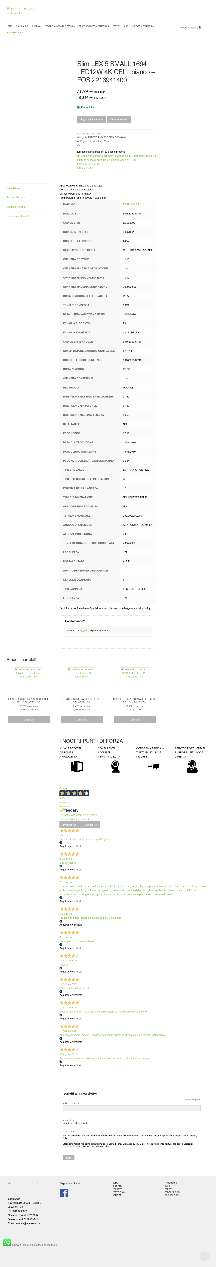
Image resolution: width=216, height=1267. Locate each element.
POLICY (168, 1189)
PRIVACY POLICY (172, 1192)
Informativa (68, 1120)
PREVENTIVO (118, 1192)
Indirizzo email (71, 1103)
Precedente (69, 824)
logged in (84, 630)
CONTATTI (116, 1195)
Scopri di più (69, 1146)
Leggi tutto (29, 719)
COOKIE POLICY (172, 1195)
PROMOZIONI (171, 1182)
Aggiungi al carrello (92, 119)
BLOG (125, 26)
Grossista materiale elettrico (94, 26)
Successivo (90, 824)
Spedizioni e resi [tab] (16, 206)
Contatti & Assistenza (143, 26)
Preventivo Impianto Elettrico (60, 26)
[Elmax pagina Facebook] (82, 1193)
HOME (115, 1182)
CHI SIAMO (117, 1185)
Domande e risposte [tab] (18, 216)
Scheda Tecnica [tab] (16, 197)
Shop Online (22, 26)
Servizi (116, 26)
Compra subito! (118, 119)
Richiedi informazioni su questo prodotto (102, 151)
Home (9, 26)
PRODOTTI (117, 1189)
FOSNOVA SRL (132, 204)
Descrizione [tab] (13, 188)
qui (120, 608)
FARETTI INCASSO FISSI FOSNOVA (107, 137)
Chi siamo (36, 26)
